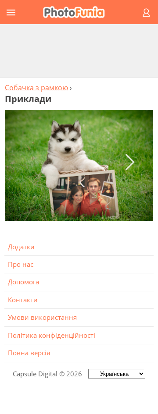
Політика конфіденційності (51, 335)
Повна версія (29, 352)
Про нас (20, 264)
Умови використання (42, 317)
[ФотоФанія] (77, 12)
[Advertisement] (79, 50)
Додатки (21, 246)
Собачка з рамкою (36, 87)
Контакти (23, 299)
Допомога (23, 281)
